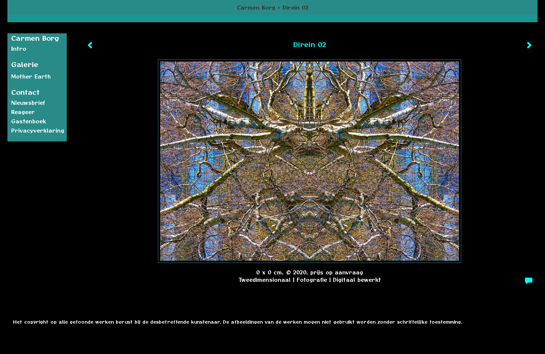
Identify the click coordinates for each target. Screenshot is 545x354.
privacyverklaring (37, 130)
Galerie (24, 64)
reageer (23, 112)
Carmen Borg (256, 7)
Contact (25, 92)
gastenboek (28, 121)
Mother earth (31, 76)
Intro (18, 48)
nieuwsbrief (28, 102)
